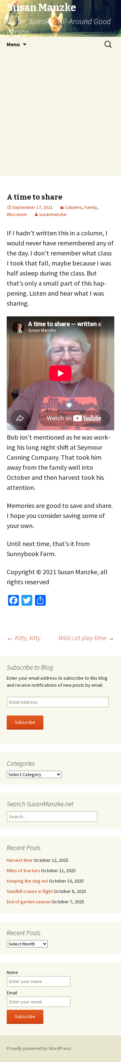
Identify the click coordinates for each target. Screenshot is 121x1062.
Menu (13, 44)
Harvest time (20, 860)
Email (12, 993)
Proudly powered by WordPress (39, 1048)
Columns (73, 207)
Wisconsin (17, 214)
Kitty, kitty (23, 637)
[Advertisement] (60, 115)
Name (12, 972)
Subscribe (25, 722)
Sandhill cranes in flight (30, 891)
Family (90, 207)
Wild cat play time (86, 637)
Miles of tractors (23, 870)
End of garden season (29, 902)
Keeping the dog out (27, 881)
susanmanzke (53, 214)
